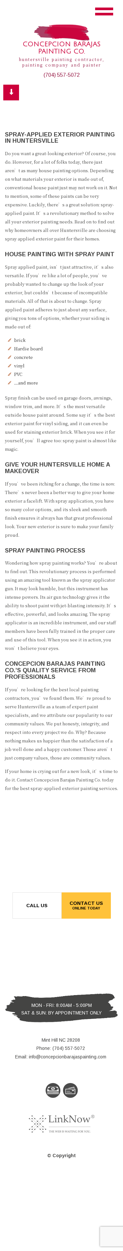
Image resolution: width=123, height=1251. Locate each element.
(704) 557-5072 (62, 75)
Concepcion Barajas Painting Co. (62, 48)
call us (37, 905)
